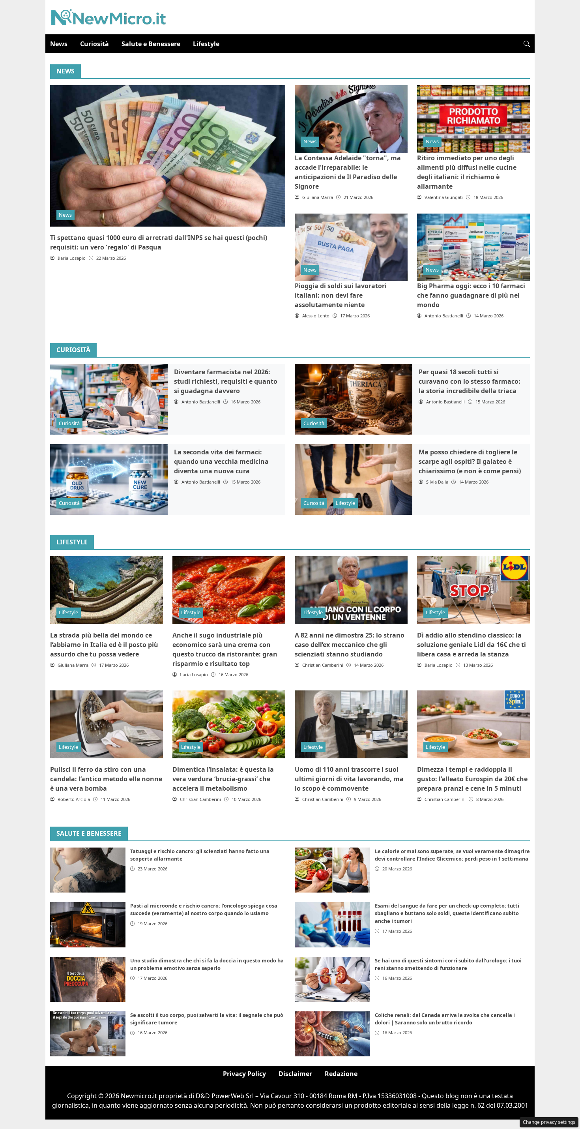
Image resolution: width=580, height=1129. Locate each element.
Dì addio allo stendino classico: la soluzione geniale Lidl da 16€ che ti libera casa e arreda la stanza (471, 644)
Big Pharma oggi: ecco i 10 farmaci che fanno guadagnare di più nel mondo (471, 295)
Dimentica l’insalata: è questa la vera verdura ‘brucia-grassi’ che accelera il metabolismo (223, 779)
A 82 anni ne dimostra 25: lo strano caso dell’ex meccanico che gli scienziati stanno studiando (349, 644)
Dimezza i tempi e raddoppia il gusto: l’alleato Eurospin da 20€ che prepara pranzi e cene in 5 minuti (472, 779)
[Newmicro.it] (108, 16)
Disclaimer (295, 1073)
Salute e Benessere (151, 43)
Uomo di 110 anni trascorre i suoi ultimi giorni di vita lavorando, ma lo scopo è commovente (349, 779)
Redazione (341, 1073)
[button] (527, 44)
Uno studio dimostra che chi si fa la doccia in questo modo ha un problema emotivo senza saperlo (207, 964)
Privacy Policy (244, 1073)
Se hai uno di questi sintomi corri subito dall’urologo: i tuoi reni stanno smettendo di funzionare (448, 964)
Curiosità (94, 43)
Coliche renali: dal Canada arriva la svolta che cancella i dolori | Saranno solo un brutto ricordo (445, 1018)
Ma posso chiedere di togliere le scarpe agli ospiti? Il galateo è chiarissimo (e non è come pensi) (470, 461)
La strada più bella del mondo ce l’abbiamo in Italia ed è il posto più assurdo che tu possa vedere (104, 644)
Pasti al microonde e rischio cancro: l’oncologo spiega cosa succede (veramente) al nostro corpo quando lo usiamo (203, 909)
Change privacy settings (549, 1122)
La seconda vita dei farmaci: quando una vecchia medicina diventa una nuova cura (221, 461)
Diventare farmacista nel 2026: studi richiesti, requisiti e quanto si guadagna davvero (225, 381)
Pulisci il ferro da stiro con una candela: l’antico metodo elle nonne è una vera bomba (106, 779)
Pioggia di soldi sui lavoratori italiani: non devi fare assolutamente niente (341, 295)
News (58, 43)
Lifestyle (206, 43)
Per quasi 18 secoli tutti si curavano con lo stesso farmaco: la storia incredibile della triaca (469, 381)
